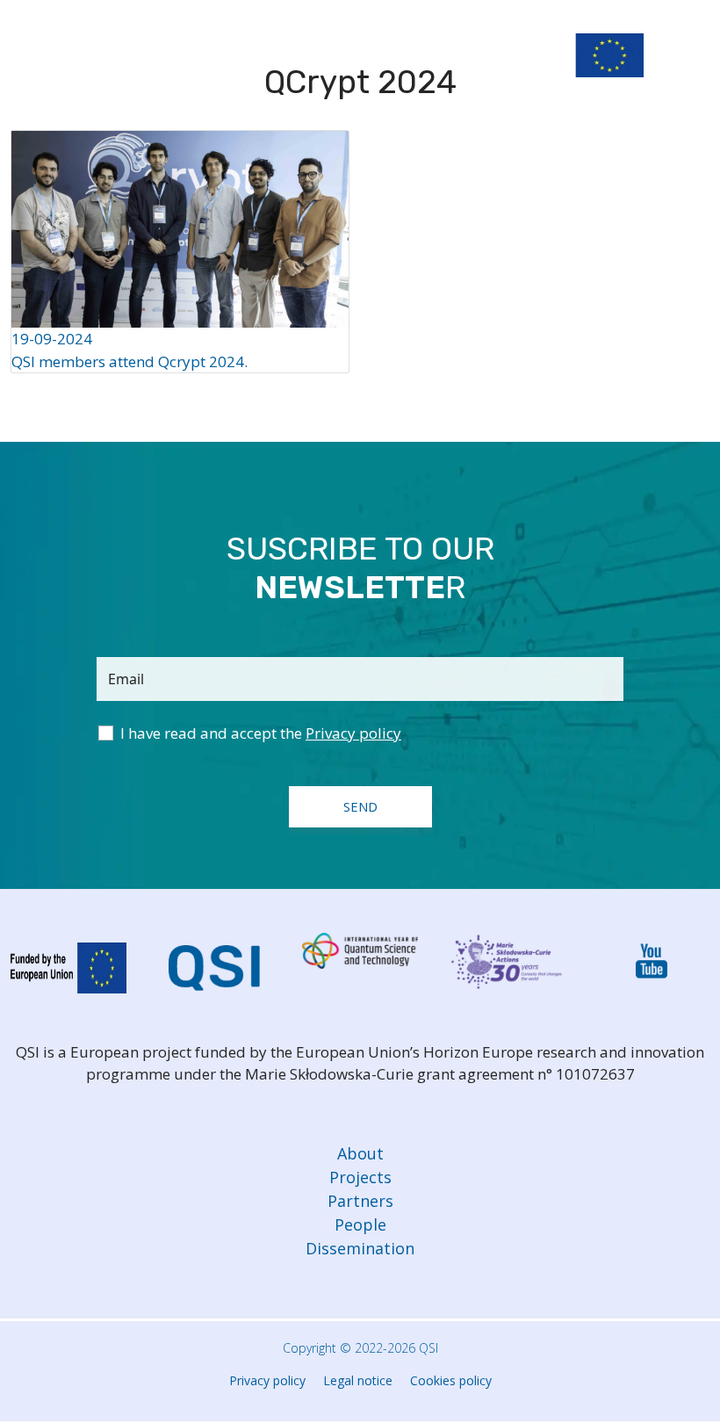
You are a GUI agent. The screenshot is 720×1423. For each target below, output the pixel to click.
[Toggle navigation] (691, 60)
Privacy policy (267, 1380)
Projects (360, 1177)
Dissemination (360, 1248)
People (360, 1224)
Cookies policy (451, 1380)
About (360, 1153)
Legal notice (357, 1380)
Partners (360, 1200)
